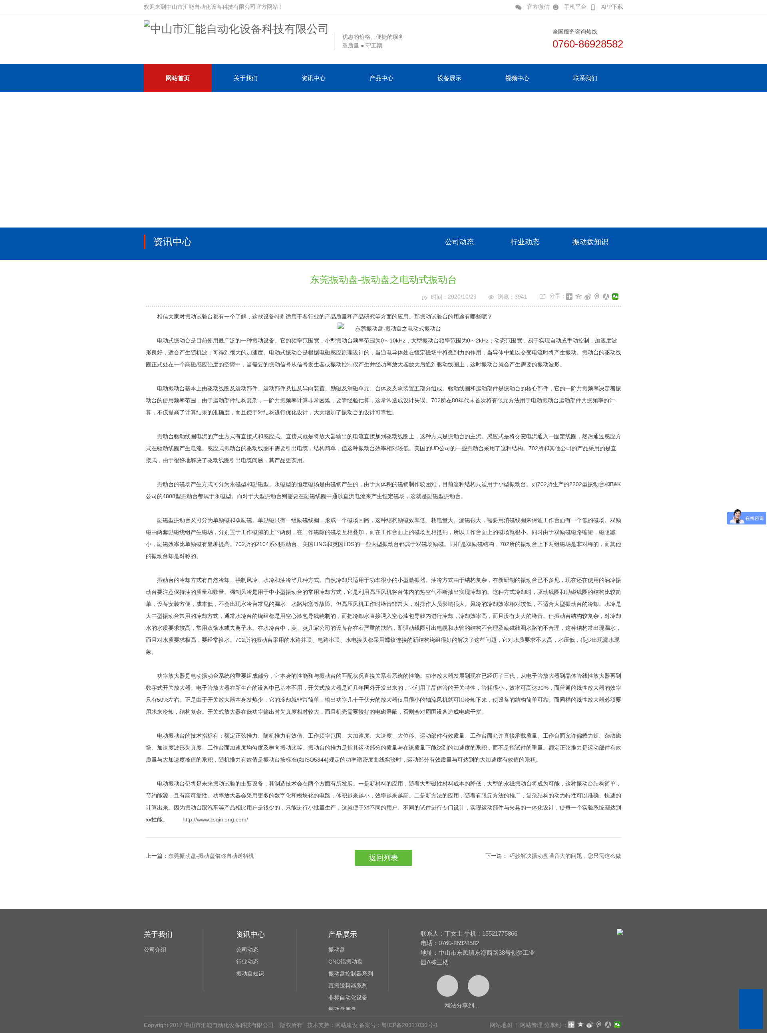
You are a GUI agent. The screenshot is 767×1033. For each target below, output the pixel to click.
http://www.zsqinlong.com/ (215, 819)
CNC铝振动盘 (345, 961)
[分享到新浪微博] (587, 296)
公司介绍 (155, 949)
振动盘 (336, 949)
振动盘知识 (590, 242)
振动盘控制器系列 (350, 973)
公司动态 (459, 242)
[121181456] (751, 1001)
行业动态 (525, 242)
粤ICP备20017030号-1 (410, 1025)
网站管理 (531, 1025)
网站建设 (346, 1025)
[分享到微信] (615, 296)
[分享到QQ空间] (578, 296)
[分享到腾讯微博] (597, 296)
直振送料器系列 (348, 985)
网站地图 (501, 1025)
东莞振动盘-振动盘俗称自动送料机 (211, 856)
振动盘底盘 (342, 1009)
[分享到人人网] (606, 296)
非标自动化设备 (348, 997)
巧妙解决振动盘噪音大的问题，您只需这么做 (564, 856)
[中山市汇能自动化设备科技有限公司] (236, 29)
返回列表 (383, 858)
